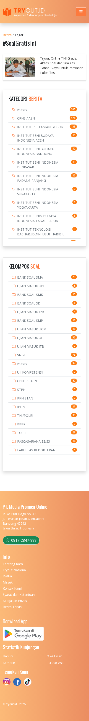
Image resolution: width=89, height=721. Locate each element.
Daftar (7, 576)
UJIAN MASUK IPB (30, 312)
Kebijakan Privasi (15, 601)
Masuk (8, 582)
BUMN (22, 109)
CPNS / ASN (26, 118)
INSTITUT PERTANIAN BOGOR (40, 127)
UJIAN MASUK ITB (30, 346)
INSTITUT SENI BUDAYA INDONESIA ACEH (35, 137)
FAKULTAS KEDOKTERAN (36, 450)
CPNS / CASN (27, 381)
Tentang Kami (13, 564)
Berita (7, 35)
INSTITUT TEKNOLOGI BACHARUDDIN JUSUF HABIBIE (40, 231)
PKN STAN (25, 398)
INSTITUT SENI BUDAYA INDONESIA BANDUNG (35, 151)
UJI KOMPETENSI (30, 372)
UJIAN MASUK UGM (31, 329)
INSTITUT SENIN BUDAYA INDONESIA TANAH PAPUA (37, 218)
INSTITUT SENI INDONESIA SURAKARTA (37, 191)
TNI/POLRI (25, 415)
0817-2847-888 (23, 540)
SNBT (21, 355)
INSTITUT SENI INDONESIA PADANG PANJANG (37, 178)
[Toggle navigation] (81, 11)
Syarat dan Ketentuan (19, 594)
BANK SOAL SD (28, 303)
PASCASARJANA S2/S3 (33, 441)
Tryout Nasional (14, 570)
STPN (21, 389)
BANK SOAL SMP (30, 320)
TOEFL (22, 433)
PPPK (21, 424)
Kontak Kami (12, 588)
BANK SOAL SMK (30, 294)
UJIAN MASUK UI (29, 338)
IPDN (21, 407)
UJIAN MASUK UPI (30, 286)
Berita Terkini (12, 607)
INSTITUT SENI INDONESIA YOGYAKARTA (37, 205)
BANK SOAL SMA (30, 277)
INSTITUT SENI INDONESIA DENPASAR (37, 164)
